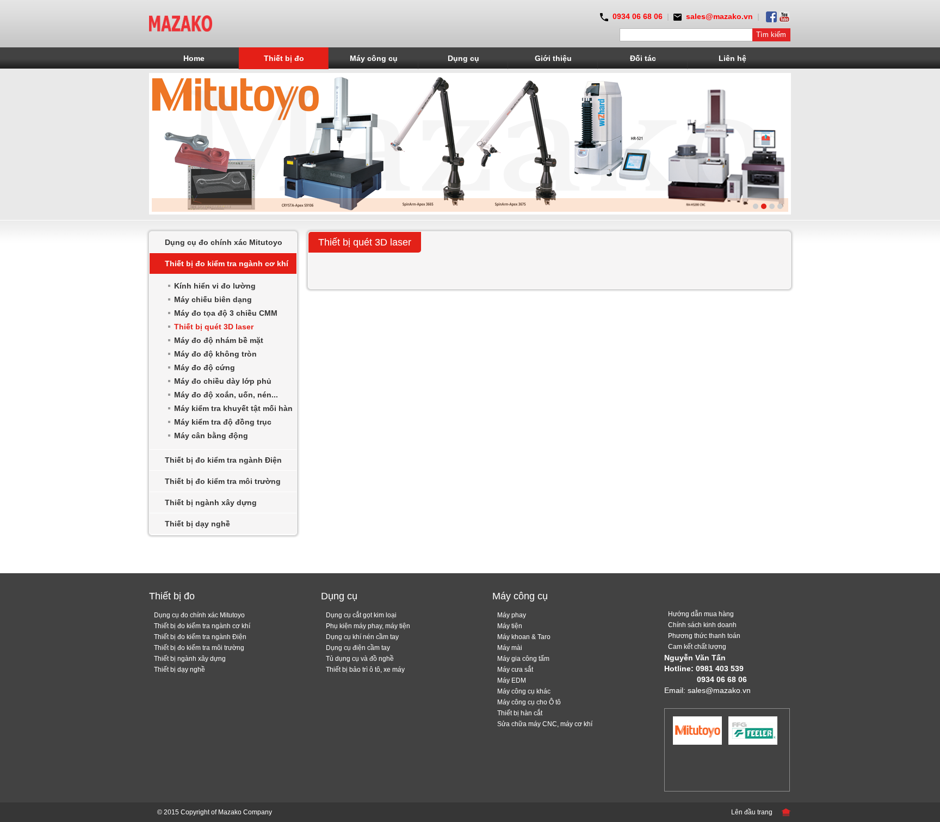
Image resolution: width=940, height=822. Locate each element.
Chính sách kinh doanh (702, 625)
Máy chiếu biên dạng (213, 299)
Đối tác (643, 58)
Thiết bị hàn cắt (519, 713)
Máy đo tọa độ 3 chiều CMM (225, 313)
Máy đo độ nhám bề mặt (218, 340)
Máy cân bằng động (211, 435)
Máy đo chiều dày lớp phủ (222, 381)
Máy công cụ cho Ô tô (529, 702)
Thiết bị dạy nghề (197, 523)
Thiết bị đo (284, 58)
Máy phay (511, 615)
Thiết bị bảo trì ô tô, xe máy (365, 669)
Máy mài (509, 648)
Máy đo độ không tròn (215, 353)
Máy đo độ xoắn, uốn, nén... (226, 394)
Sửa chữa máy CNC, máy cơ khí (544, 724)
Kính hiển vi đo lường (215, 285)
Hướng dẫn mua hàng (701, 614)
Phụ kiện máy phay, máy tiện (368, 626)
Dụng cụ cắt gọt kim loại (361, 615)
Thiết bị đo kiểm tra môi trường (223, 481)
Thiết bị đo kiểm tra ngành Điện (223, 460)
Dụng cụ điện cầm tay (358, 648)
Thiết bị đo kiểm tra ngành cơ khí (226, 263)
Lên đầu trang (751, 812)
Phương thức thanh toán (704, 636)
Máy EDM (511, 680)
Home (194, 58)
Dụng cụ (463, 58)
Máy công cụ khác (524, 691)
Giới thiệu (553, 58)
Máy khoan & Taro (524, 637)
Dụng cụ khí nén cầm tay (362, 637)
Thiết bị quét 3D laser (213, 326)
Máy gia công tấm (523, 658)
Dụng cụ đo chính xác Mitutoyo (223, 242)
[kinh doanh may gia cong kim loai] (180, 23)
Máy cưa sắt (515, 669)
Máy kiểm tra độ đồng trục (222, 422)
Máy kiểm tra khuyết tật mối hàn (233, 408)
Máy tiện (509, 626)
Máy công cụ (374, 58)
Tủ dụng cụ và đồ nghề (360, 658)
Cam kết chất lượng (697, 647)
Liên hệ (732, 58)
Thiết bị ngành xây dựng (211, 502)
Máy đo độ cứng (204, 367)
